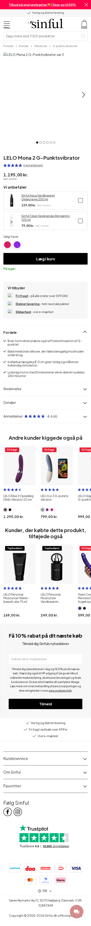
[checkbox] (80, 200)
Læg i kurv (45, 258)
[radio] (5, 165)
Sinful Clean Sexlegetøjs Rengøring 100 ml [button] (45, 218)
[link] (8, 46)
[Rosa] (7, 245)
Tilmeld (45, 704)
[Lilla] (17, 245)
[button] (86, 4)
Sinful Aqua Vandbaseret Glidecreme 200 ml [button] (38, 197)
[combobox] (42, 36)
